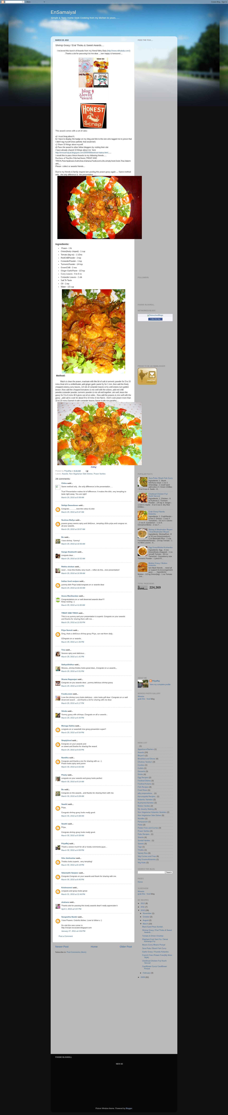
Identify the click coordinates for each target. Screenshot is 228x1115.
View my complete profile (160, 684)
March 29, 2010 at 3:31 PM (72, 671)
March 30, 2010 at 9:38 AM (72, 816)
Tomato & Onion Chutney (152, 936)
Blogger (129, 1108)
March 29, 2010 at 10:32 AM (73, 559)
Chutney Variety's (145, 762)
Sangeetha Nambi (69, 917)
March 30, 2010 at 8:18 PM (72, 865)
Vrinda (64, 711)
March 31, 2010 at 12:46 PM (73, 894)
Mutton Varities (144, 806)
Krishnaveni (66, 888)
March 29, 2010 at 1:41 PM (72, 657)
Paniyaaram (143, 822)
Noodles (141, 819)
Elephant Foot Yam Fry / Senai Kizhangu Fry (155, 940)
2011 (143, 907)
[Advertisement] (101, 30)
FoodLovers (66, 694)
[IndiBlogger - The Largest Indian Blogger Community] (147, 384)
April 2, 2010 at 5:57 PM (71, 909)
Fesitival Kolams (144, 784)
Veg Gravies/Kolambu (147, 859)
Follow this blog (155, 319)
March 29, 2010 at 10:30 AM (73, 544)
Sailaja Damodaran (69, 505)
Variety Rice (143, 853)
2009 (143, 977)
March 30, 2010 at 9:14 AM (72, 782)
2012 (143, 903)
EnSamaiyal (63, 12)
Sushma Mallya (68, 520)
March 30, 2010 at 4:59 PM (72, 850)
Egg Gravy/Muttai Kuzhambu (161, 547)
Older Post (126, 946)
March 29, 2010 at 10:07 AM (73, 529)
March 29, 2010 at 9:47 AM (72, 512)
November (147, 913)
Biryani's (141, 756)
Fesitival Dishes (144, 781)
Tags (140, 847)
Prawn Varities (100, 474)
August (146, 920)
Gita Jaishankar (68, 858)
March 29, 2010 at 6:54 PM (72, 733)
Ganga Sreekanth (69, 552)
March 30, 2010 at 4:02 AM (72, 767)
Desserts (141, 771)
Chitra (64, 483)
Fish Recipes (143, 787)
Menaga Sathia (68, 726)
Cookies (141, 765)
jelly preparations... (146, 793)
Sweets (141, 844)
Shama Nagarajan (69, 679)
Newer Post (61, 946)
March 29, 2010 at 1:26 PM (72, 642)
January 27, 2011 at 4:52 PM (73, 931)
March (146, 924)
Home (94, 946)
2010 (143, 910)
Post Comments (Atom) (76, 952)
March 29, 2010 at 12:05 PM (73, 622)
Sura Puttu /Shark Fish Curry (161, 478)
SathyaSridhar (67, 665)
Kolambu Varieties (145, 800)
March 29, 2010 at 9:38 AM (72, 497)
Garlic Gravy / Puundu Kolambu (155, 952)
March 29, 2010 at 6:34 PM (72, 718)
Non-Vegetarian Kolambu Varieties (152, 812)
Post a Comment (66, 936)
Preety (64, 775)
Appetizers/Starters (146, 749)
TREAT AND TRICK (69, 613)
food (148, 699)
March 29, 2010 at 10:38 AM (73, 573)
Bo (62, 537)
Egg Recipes (143, 778)
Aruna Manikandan (69, 596)
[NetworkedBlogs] (155, 315)
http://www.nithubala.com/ (119, 51)
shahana (65, 902)
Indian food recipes (70, 581)
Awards (65, 474)
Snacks (141, 837)
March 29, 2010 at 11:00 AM (73, 605)
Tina (63, 650)
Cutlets (141, 768)
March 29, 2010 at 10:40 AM (73, 588)
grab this (141, 699)
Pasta (140, 825)
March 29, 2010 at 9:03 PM (72, 750)
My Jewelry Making (146, 809)
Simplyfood (66, 740)
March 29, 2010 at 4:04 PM (72, 686)
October (146, 917)
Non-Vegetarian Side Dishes (81, 474)
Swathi (64, 804)
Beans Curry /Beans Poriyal (153, 945)
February (147, 973)
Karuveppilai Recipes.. (147, 796)
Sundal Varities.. (144, 841)
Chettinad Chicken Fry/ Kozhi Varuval (158, 495)
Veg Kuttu (142, 863)
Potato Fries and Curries (148, 828)
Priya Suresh (67, 630)
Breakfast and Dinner (146, 759)
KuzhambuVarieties (146, 803)
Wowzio (141, 696)
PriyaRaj (65, 844)
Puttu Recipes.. (144, 834)
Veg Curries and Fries (147, 856)
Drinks (140, 774)
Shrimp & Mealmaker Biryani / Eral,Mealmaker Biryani (160, 531)
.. (138, 746)
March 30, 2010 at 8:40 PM (72, 880)
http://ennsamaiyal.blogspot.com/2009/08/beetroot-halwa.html (81, 153)
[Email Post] (87, 471)
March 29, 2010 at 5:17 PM (72, 703)
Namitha (65, 758)
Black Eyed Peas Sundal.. (153, 927)
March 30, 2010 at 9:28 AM (72, 796)
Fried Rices (142, 790)
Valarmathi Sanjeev (69, 873)
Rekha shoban (67, 567)
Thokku (141, 850)
